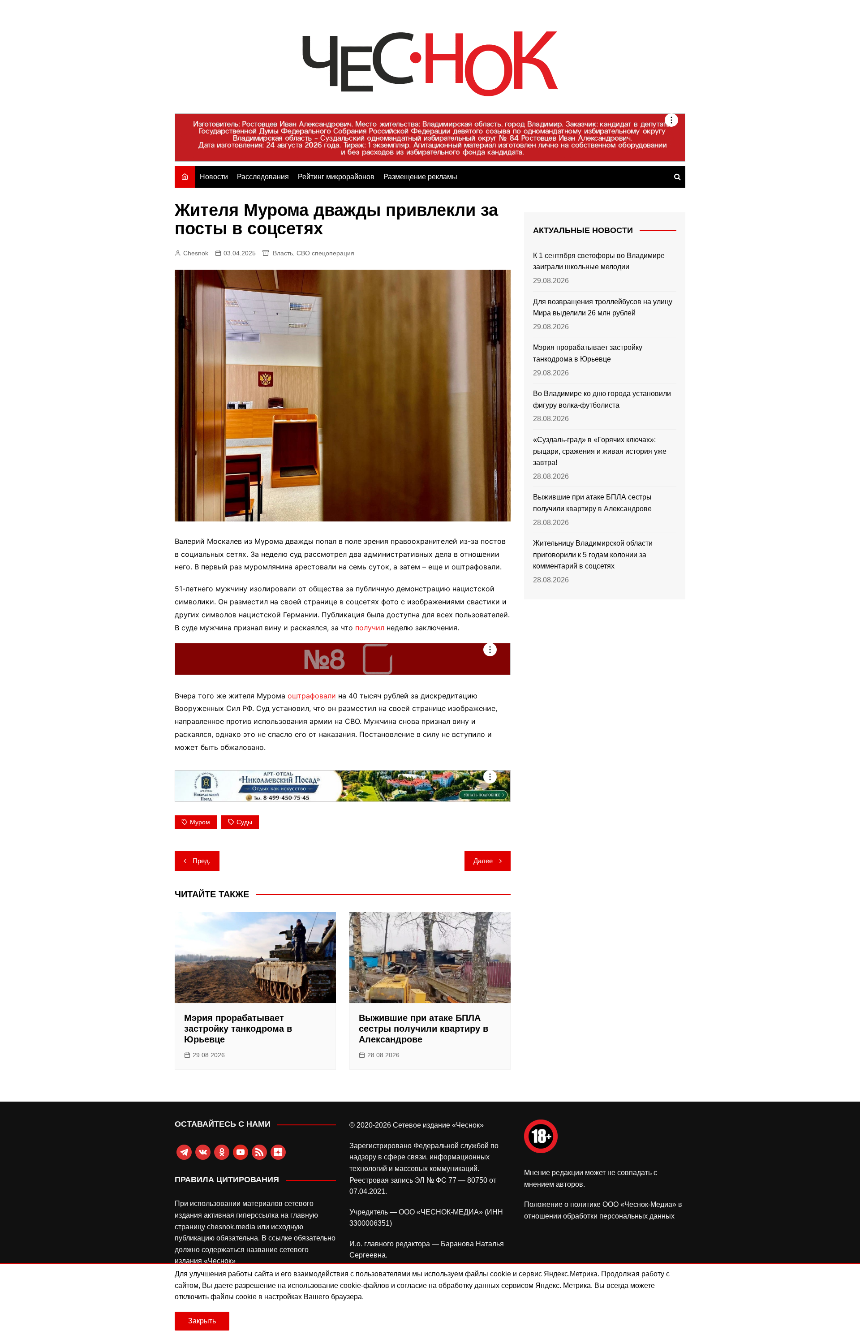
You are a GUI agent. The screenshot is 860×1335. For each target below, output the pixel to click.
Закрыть (202, 1321)
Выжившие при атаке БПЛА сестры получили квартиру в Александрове (423, 1028)
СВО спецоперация (325, 253)
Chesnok (195, 253)
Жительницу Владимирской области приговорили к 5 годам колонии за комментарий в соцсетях (593, 554)
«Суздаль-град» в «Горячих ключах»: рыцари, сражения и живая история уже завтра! (599, 451)
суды (244, 822)
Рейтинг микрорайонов (336, 177)
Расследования (263, 177)
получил (369, 627)
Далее (483, 861)
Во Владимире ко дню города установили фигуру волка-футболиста (602, 399)
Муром (200, 822)
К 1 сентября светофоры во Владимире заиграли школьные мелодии (599, 261)
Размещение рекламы (420, 177)
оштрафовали (312, 695)
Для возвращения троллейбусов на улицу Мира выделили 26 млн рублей (602, 307)
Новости (214, 177)
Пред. (202, 861)
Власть (283, 253)
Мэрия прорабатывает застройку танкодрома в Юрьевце (238, 1028)
